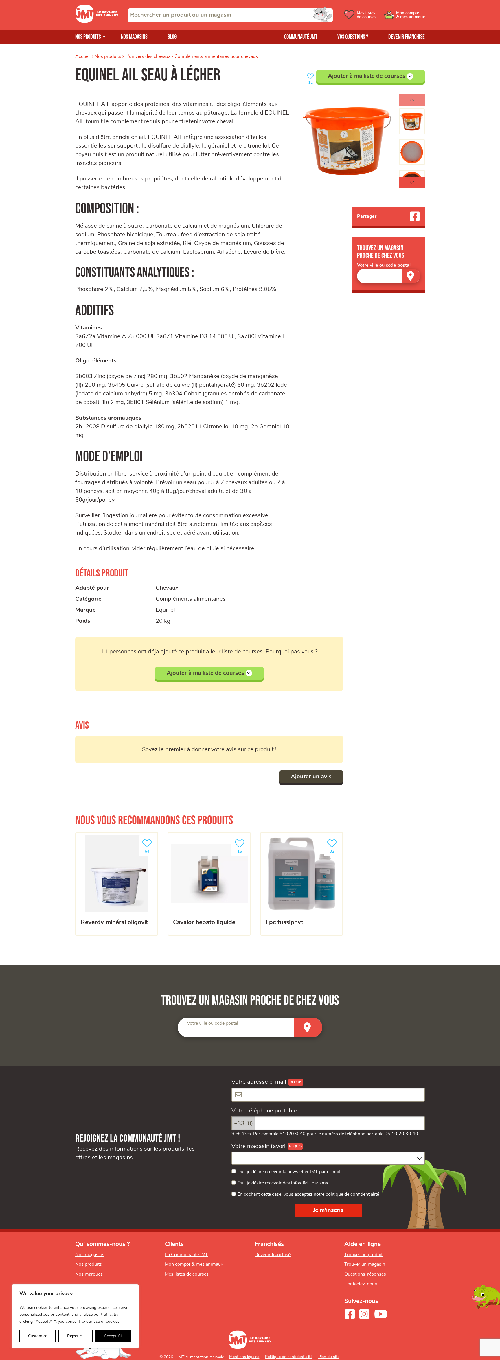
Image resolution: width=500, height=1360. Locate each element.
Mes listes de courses (187, 1274)
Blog (172, 36)
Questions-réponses (365, 1274)
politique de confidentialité (352, 1194)
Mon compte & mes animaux (194, 1264)
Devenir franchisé (406, 36)
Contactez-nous (360, 1284)
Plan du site (328, 1357)
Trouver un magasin (364, 1264)
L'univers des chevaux (147, 56)
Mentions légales (244, 1357)
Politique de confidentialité (288, 1357)
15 (242, 849)
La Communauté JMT (186, 1254)
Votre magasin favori (258, 1146)
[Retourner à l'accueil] (97, 21)
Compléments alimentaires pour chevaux (216, 56)
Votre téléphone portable (264, 1111)
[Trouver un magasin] (411, 276)
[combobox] (230, 15)
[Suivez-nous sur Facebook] (349, 1314)
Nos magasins (134, 36)
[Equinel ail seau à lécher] (347, 141)
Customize (37, 1336)
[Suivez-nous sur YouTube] (381, 1314)
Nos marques (89, 1274)
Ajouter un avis (311, 776)
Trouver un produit (363, 1254)
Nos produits (88, 36)
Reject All (75, 1336)
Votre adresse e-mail (258, 1082)
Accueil (83, 56)
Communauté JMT (300, 36)
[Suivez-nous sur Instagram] (364, 1314)
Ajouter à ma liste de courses (366, 76)
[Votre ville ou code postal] (388, 276)
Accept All (113, 1336)
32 (335, 849)
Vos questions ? (352, 36)
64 (150, 849)
